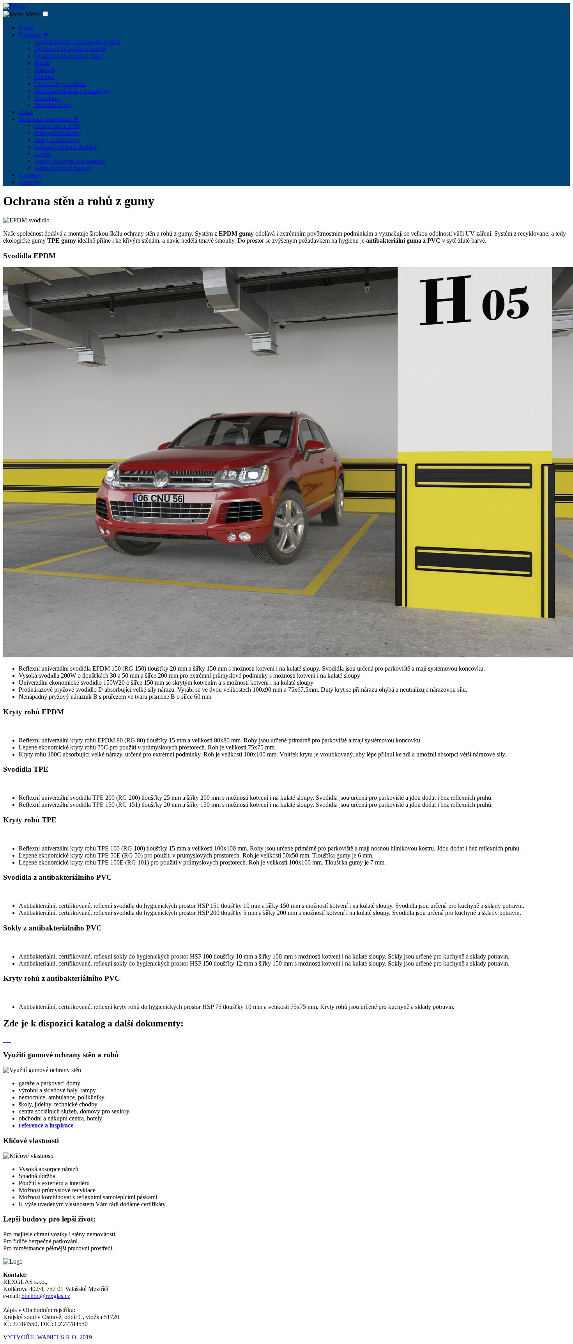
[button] (45, 13)
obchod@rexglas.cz (45, 1296)
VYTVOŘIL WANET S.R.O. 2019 (47, 1337)
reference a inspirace (46, 1125)
